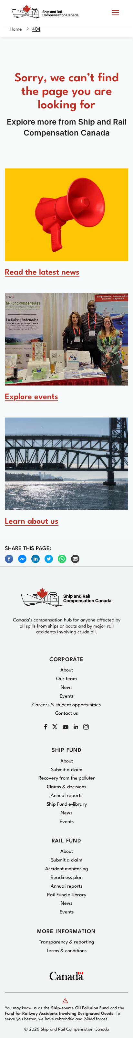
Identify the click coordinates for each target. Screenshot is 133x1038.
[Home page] (47, 15)
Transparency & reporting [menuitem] (66, 942)
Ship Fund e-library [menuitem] (66, 804)
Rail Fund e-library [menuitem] (66, 895)
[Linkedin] (35, 559)
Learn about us (31, 522)
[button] (115, 13)
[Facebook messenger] (22, 559)
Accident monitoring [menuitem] (66, 869)
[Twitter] (49, 559)
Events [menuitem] (67, 696)
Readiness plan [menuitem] (67, 877)
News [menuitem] (66, 687)
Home (16, 29)
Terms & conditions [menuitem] (66, 951)
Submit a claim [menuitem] (66, 770)
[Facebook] (9, 559)
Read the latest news (42, 273)
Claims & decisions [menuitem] (66, 787)
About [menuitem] (66, 670)
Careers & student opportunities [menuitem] (66, 705)
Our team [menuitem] (66, 679)
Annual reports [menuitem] (66, 795)
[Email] (75, 559)
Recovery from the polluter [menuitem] (66, 778)
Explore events (31, 397)
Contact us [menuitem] (66, 713)
